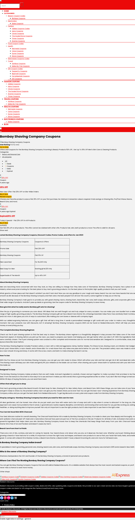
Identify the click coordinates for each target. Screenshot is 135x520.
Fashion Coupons (12, 81)
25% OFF (4, 187)
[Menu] (1, 128)
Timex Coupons (18, 38)
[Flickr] (8, 498)
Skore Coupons (18, 56)
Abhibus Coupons (18, 63)
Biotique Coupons (18, 18)
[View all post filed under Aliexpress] (121, 477)
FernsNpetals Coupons (21, 76)
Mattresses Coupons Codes (18, 59)
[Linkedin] (12, 498)
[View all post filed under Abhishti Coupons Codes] (29, 477)
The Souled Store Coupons (22, 36)
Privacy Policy (9, 505)
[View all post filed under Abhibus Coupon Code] (9, 477)
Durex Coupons (18, 53)
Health (10, 46)
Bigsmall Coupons (19, 74)
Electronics (12, 21)
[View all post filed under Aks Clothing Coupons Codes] (71, 477)
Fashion (11, 26)
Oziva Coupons (17, 51)
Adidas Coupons (14, 84)
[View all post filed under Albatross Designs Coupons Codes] (97, 477)
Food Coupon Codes (16, 44)
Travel (10, 61)
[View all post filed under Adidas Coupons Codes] (49, 477)
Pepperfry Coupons (19, 71)
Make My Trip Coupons (21, 66)
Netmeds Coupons (19, 48)
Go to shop (4, 147)
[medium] (15, 498)
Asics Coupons (17, 31)
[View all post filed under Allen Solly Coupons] (8, 479)
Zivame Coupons (18, 41)
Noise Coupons (17, 23)
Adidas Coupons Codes (21, 28)
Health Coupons (11, 106)
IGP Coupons (17, 78)
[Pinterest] (5, 498)
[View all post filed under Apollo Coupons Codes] (26, 479)
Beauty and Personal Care (11, 154)
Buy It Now (4, 194)
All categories (7, 157)
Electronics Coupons (14, 119)
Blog (6, 124)
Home (6, 11)
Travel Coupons (11, 99)
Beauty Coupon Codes (16, 16)
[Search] (22, 4)
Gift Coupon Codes (15, 69)
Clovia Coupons (18, 33)
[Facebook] (1, 498)
